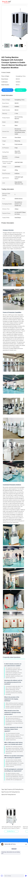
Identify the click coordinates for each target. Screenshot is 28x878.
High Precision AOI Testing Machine (10, 792)
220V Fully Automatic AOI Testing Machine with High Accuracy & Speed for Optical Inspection (11, 827)
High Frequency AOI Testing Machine (13, 789)
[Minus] (26, 844)
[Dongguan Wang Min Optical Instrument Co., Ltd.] (6, 2)
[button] (3, 818)
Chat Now (19, 90)
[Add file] (2, 875)
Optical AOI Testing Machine (8, 794)
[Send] (26, 875)
